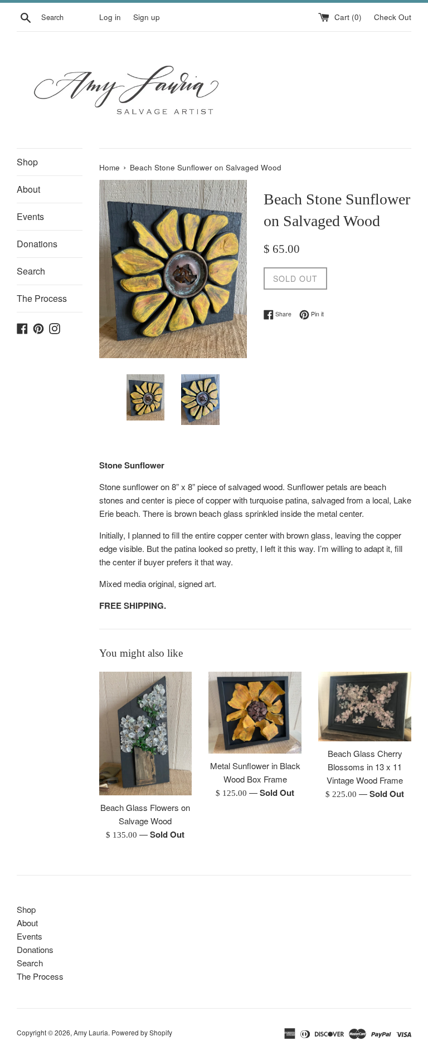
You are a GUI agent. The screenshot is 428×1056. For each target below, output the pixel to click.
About (28, 189)
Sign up (146, 17)
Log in (110, 17)
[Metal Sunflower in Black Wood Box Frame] (254, 713)
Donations (37, 243)
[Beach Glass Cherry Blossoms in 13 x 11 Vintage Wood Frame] (364, 706)
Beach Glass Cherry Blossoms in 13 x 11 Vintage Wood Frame (365, 766)
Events (30, 216)
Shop (27, 161)
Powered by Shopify (141, 1032)
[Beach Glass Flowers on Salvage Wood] (145, 733)
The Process (42, 298)
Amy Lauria (91, 1032)
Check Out (392, 17)
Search (31, 271)
